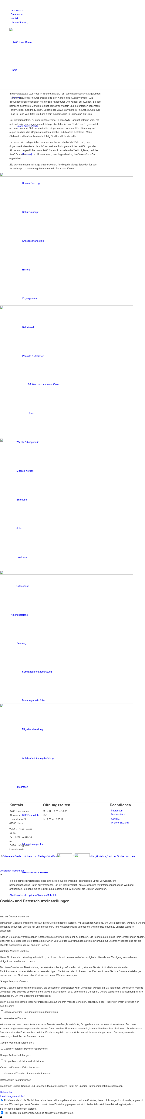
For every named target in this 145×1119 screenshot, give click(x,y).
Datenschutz (18, 14)
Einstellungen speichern (13, 1096)
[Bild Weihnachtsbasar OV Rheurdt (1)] (72, 371)
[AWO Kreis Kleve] (37, 42)
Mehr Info (52, 895)
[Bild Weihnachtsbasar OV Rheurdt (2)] (72, 504)
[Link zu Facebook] (12, 2)
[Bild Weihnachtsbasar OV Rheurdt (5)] (72, 753)
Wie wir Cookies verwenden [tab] (15, 916)
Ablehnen (42, 895)
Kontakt (15, 18)
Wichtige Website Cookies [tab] (14, 951)
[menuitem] (73, 10)
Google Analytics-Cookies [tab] (14, 981)
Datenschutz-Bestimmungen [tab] (15, 1080)
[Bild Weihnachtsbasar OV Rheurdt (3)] (72, 239)
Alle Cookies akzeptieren (23, 895)
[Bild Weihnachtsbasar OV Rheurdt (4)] (72, 637)
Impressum (17, 10)
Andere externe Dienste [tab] (13, 1018)
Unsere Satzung (19, 22)
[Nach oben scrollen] (1, 874)
